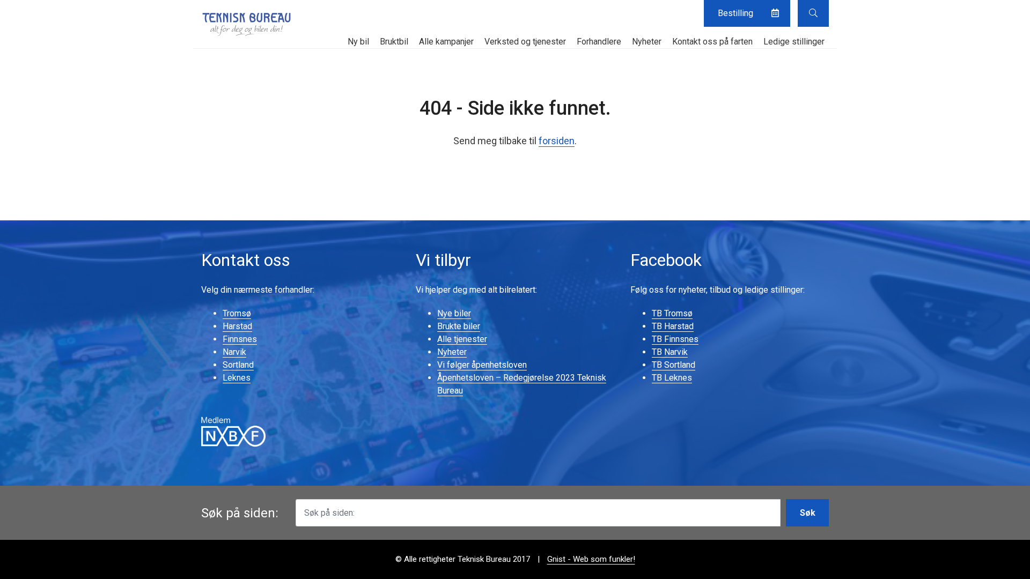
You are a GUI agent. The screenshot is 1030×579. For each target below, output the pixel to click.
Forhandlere (599, 41)
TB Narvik (670, 352)
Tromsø (237, 313)
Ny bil (358, 41)
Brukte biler (458, 326)
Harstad (237, 326)
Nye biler (454, 313)
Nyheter (646, 41)
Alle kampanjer (446, 41)
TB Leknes (672, 378)
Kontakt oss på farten (712, 41)
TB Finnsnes (675, 339)
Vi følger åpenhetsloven (482, 365)
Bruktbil (394, 41)
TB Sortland (673, 365)
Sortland (238, 365)
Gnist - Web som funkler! (591, 559)
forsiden (557, 140)
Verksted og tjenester (525, 41)
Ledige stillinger (794, 41)
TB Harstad (673, 326)
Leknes (237, 378)
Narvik (234, 352)
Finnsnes (240, 339)
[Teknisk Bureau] (246, 24)
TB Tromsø (672, 313)
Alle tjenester (462, 339)
